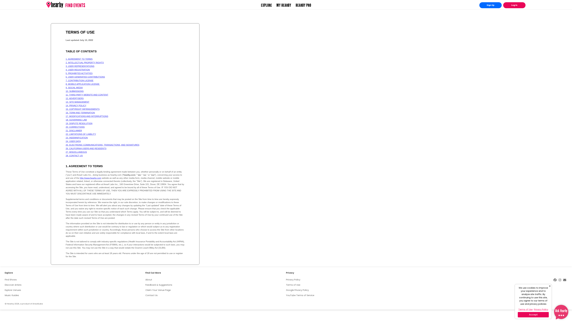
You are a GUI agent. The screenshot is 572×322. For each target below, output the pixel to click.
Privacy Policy (293, 279)
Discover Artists (13, 284)
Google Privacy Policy (297, 290)
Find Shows (11, 279)
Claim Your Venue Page (158, 290)
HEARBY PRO (303, 5)
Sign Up (490, 5)
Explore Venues (13, 290)
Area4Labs (37, 303)
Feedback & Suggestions (158, 284)
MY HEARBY (283, 5)
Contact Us (151, 295)
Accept (533, 314)
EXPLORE (266, 5)
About (148, 279)
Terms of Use (293, 284)
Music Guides (12, 295)
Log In (514, 5)
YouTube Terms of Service (300, 295)
